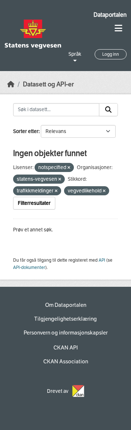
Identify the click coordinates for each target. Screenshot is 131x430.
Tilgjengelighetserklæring (65, 319)
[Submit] (108, 109)
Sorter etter (26, 131)
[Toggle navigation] (118, 28)
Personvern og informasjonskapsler (66, 332)
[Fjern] (68, 167)
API (102, 260)
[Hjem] (11, 84)
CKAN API (65, 347)
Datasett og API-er (48, 84)
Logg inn (110, 54)
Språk (74, 54)
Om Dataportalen (65, 305)
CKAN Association (65, 361)
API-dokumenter (29, 267)
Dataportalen (110, 14)
